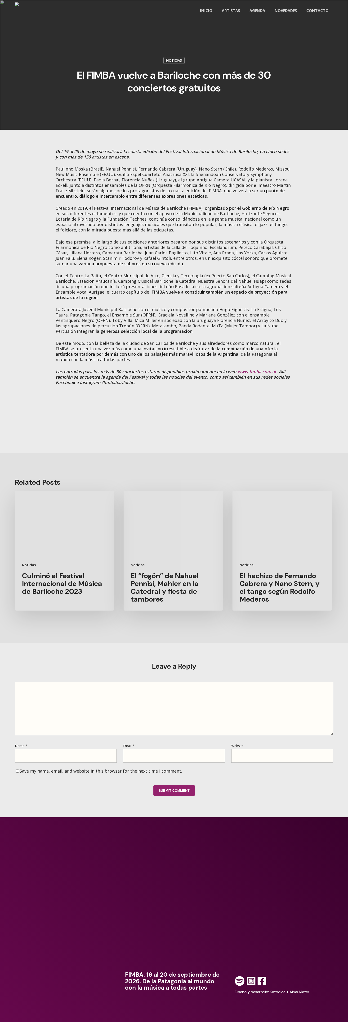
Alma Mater (299, 991)
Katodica (278, 991)
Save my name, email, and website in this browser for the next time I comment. (101, 771)
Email (128, 746)
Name (21, 746)
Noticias (174, 60)
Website (237, 746)
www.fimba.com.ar (257, 371)
